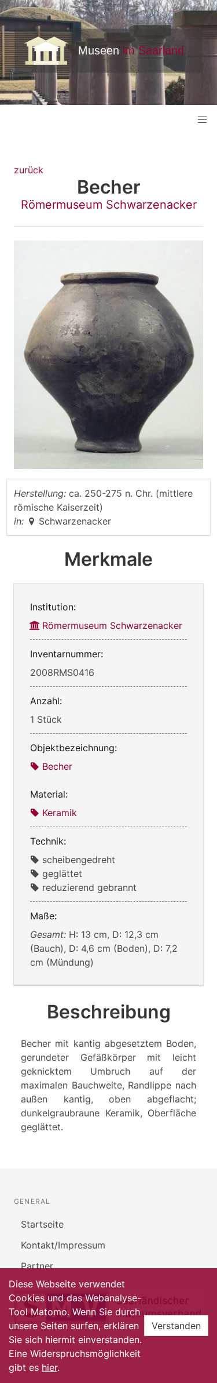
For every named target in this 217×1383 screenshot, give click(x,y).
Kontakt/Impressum (63, 1245)
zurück (28, 170)
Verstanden (176, 1325)
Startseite (42, 1224)
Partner (37, 1266)
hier (49, 1367)
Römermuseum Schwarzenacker (109, 205)
